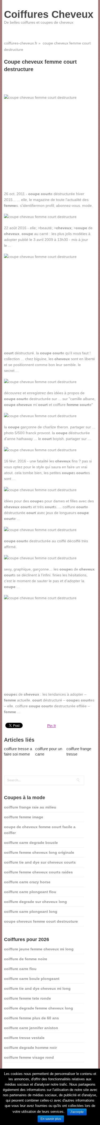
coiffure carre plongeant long (30, 911)
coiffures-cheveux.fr (20, 43)
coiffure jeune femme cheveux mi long (39, 949)
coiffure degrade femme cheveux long (38, 1008)
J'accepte (77, 1112)
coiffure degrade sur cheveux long (35, 902)
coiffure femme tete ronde (27, 998)
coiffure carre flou (20, 969)
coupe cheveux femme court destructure (41, 921)
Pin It (51, 726)
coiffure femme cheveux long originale (39, 852)
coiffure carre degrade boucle (31, 842)
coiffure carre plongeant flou (30, 892)
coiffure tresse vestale (24, 1038)
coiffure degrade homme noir (30, 1047)
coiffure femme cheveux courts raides (38, 872)
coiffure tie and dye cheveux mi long (37, 988)
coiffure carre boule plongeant (31, 978)
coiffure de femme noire (25, 959)
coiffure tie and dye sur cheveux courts (40, 862)
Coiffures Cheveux (48, 14)
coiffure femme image (23, 817)
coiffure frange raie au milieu (30, 807)
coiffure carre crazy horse (27, 882)
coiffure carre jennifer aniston (31, 1028)
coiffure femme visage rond (29, 1057)
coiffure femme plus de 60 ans (31, 1018)
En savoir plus (51, 1119)
